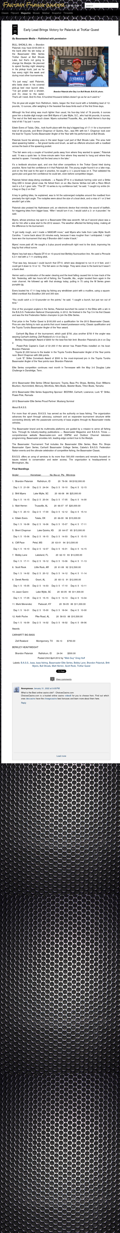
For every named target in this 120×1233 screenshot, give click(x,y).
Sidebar (46, 12)
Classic (5, 12)
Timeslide (68, 12)
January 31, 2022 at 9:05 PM (47, 688)
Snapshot (56, 12)
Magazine (26, 12)
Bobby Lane (80, 662)
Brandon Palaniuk (95, 662)
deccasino (30, 698)
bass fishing (42, 662)
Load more (61, 755)
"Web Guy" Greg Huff (74, 657)
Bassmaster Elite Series (60, 662)
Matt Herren (58, 665)
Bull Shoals (45, 665)
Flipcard (15, 12)
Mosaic (36, 12)
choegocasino (50, 698)
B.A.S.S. (25, 662)
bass (32, 662)
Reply (23, 702)
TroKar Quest (83, 665)
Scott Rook (70, 665)
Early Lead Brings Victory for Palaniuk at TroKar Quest (61, 29)
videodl (68, 695)
